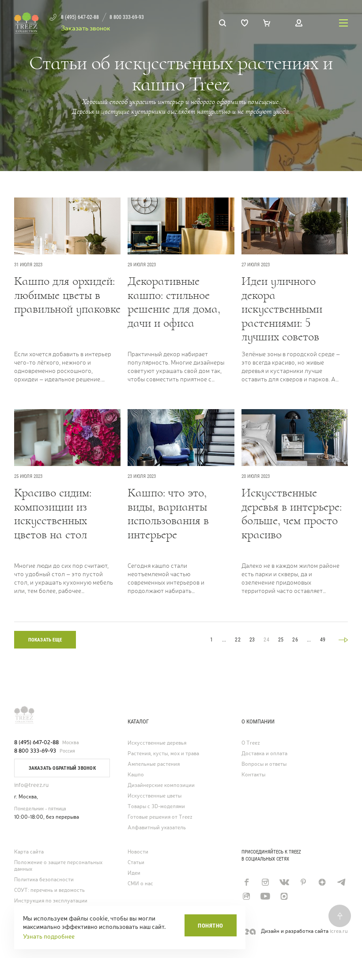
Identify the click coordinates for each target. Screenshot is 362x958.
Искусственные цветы (154, 796)
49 (322, 640)
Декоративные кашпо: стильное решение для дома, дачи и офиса (174, 302)
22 (237, 640)
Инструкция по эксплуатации (50, 901)
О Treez (250, 743)
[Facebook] (246, 882)
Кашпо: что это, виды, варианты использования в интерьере (168, 514)
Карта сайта (29, 852)
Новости (138, 852)
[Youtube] (265, 896)
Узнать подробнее (49, 936)
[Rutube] (246, 896)
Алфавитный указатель (157, 827)
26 (295, 640)
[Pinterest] (303, 882)
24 (266, 640)
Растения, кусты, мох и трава (163, 753)
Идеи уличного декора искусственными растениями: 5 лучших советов (281, 309)
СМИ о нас (140, 883)
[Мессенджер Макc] (284, 896)
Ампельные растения (154, 764)
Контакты (253, 775)
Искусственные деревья (157, 743)
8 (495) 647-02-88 (36, 742)
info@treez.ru (31, 785)
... (224, 640)
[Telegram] (341, 882)
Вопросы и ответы (264, 764)
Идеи (134, 873)
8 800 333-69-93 (35, 750)
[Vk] (284, 882)
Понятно (210, 925)
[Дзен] (322, 882)
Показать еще (45, 640)
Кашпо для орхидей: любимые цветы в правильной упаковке (67, 295)
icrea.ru (339, 931)
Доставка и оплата (264, 753)
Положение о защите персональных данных (58, 865)
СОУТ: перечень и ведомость (49, 890)
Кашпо (136, 775)
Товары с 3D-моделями (156, 806)
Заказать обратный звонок (62, 768)
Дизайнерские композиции (161, 785)
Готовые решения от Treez (160, 817)
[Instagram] (265, 882)
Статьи (136, 862)
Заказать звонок (85, 28)
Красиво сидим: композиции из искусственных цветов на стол (52, 514)
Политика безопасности (44, 879)
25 (280, 640)
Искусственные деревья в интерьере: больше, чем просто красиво (291, 514)
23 (252, 640)
